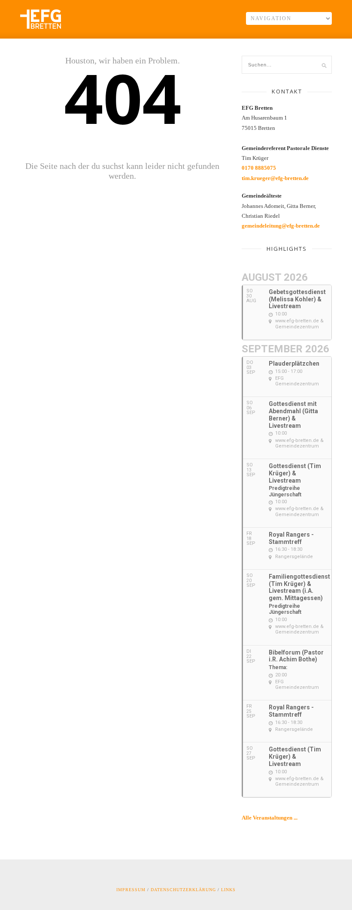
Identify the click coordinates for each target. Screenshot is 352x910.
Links (228, 889)
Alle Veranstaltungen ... (269, 817)
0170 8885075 (259, 168)
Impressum (131, 889)
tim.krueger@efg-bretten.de (275, 178)
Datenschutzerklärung (183, 889)
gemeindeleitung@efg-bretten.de (281, 225)
